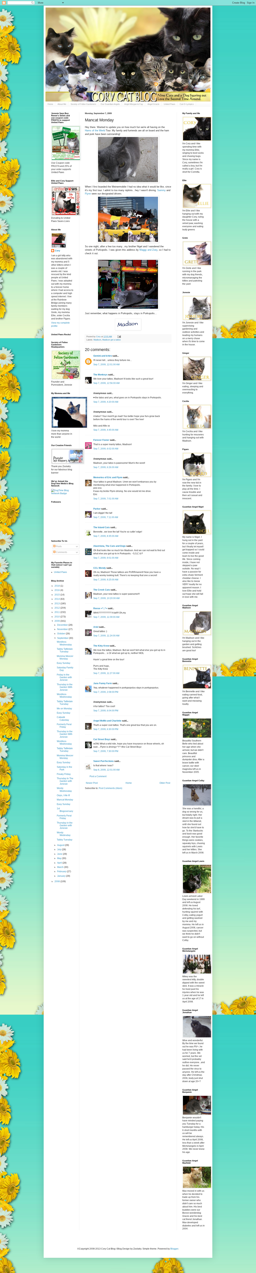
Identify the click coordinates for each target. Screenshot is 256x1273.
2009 (57, 621)
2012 (57, 608)
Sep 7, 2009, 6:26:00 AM (105, 467)
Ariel (95, 627)
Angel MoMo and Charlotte (107, 720)
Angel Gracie (153, 104)
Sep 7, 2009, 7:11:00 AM (105, 517)
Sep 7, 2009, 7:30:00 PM (105, 751)
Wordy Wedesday (63, 834)
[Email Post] (119, 336)
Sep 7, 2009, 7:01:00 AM (105, 498)
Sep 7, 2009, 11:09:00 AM (106, 617)
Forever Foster (101, 440)
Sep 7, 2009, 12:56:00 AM (106, 383)
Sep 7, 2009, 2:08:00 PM (105, 692)
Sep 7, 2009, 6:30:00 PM (105, 729)
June (60, 854)
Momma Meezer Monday (65, 657)
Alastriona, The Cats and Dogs (109, 546)
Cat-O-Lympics (187, 104)
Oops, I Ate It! (63, 795)
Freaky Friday (64, 774)
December (62, 625)
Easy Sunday (63, 663)
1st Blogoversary (65, 809)
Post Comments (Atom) (110, 788)
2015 (57, 594)
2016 (57, 590)
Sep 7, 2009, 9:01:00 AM (105, 558)
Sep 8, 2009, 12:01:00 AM (106, 769)
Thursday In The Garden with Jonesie (65, 781)
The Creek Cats (101, 589)
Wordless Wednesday (64, 643)
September (63, 638)
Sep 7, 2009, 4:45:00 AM (105, 430)
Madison (97, 340)
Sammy (161, 190)
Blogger (174, 1248)
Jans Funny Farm (102, 683)
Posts (58, 546)
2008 (57, 881)
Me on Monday (64, 708)
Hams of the (95, 130)
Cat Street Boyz (101, 739)
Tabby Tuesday (64, 839)
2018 (57, 586)
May (59, 858)
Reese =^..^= (100, 608)
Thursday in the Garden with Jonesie (65, 825)
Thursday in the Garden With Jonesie (65, 687)
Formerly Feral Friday (64, 725)
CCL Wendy (99, 568)
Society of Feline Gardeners (83, 104)
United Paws (169, 104)
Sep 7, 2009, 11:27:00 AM (106, 673)
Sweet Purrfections (103, 761)
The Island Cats (101, 527)
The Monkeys (100, 374)
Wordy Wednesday (64, 789)
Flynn (88, 193)
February (62, 871)
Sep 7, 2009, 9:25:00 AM (105, 579)
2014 (57, 599)
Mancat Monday (65, 799)
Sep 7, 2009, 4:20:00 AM (105, 402)
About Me (62, 104)
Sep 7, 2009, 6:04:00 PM (105, 710)
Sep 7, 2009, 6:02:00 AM (105, 448)
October (61, 633)
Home (50, 104)
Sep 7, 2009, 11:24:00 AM (106, 635)
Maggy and (148, 249)
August (61, 845)
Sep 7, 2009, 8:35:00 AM (105, 536)
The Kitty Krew (101, 645)
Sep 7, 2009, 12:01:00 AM (106, 364)
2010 (57, 616)
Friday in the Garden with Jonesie (64, 677)
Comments (61, 552)
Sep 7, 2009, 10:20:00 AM (106, 598)
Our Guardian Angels (110, 104)
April (59, 863)
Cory (57, 250)
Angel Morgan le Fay (133, 104)
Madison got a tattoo (111, 340)
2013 (57, 603)
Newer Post (92, 783)
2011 (57, 612)
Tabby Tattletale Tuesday (65, 650)
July (59, 849)
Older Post (164, 783)
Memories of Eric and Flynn (107, 477)
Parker (97, 509)
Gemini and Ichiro (102, 356)
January (61, 876)
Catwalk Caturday (63, 718)
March (60, 867)
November (62, 629)
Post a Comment (98, 776)
